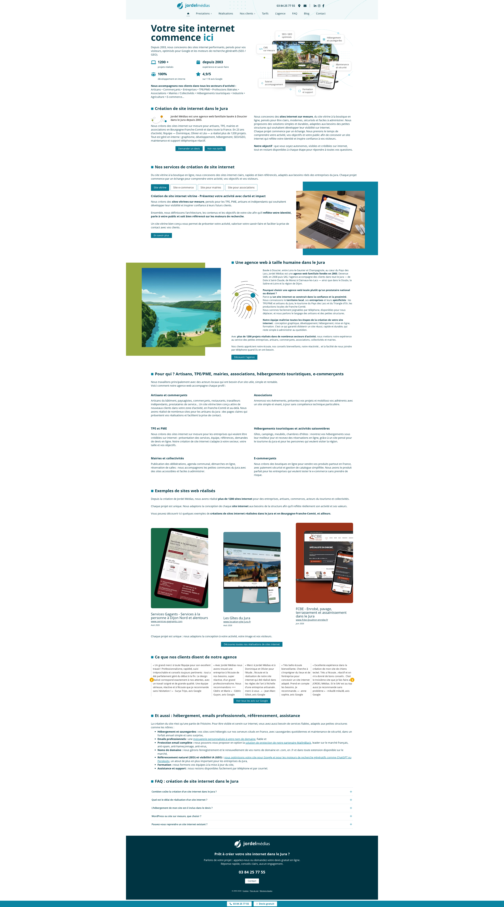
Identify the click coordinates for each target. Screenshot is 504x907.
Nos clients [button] (246, 13)
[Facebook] (323, 5)
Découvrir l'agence (244, 357)
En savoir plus (161, 235)
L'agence (280, 13)
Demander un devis (189, 148)
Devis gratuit (266, 903)
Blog (306, 13)
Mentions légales (266, 891)
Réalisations (226, 13)
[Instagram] (319, 5)
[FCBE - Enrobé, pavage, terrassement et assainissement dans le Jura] (324, 563)
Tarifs (265, 13)
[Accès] (299, 5)
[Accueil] (188, 13)
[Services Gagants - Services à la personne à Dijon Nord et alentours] (179, 568)
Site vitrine (160, 187)
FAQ (294, 13)
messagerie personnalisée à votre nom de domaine (224, 739)
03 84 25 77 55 (252, 872)
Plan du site (254, 891)
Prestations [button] (203, 13)
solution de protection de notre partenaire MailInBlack (278, 742)
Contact (321, 13)
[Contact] (305, 5)
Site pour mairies (211, 187)
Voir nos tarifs (215, 148)
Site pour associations (241, 187)
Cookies (246, 891)
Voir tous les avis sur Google (252, 700)
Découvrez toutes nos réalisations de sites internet (252, 644)
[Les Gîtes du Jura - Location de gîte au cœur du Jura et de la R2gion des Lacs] (252, 572)
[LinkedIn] (315, 5)
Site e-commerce (183, 187)
